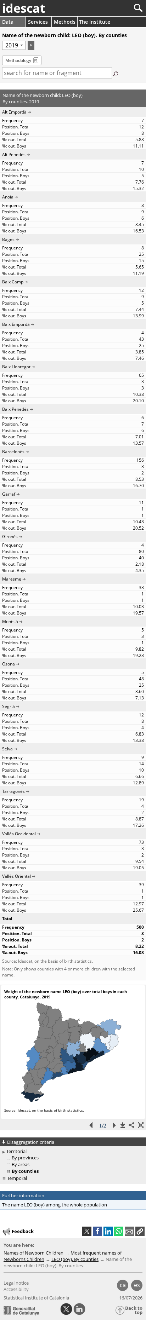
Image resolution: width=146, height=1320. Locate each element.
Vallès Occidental (19, 834)
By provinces (25, 1157)
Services (38, 21)
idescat (23, 8)
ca (123, 1285)
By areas (20, 1164)
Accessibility (16, 1289)
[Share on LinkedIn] (108, 1231)
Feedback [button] (23, 1231)
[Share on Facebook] (97, 1231)
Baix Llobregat (16, 367)
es (137, 1285)
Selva (7, 749)
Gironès (10, 537)
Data (7, 21)
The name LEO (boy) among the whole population (54, 1204)
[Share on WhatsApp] (118, 1231)
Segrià (8, 706)
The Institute (94, 21)
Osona (8, 664)
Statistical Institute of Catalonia (36, 1298)
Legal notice (16, 1283)
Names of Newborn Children (33, 1253)
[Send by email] (129, 1231)
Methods (64, 21)
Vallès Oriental (16, 876)
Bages (8, 239)
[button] (140, 1231)
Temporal (17, 1178)
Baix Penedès (15, 409)
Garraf (8, 494)
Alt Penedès (14, 154)
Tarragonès (13, 791)
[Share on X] (86, 1231)
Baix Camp (12, 282)
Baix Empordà (16, 324)
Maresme (11, 579)
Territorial (16, 1151)
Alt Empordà (14, 112)
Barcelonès (13, 452)
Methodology (18, 60)
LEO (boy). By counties (75, 1259)
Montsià (10, 621)
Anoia (7, 197)
